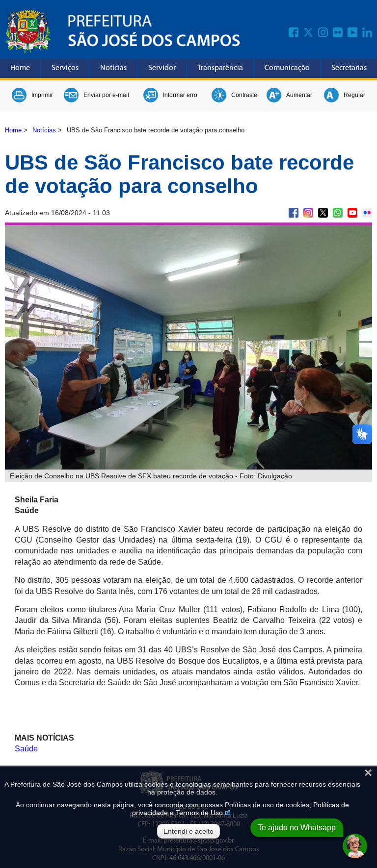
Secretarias (349, 68)
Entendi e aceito (188, 831)
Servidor (162, 68)
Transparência (220, 68)
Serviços (65, 68)
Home (20, 68)
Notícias (113, 68)
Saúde (26, 748)
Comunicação (287, 68)
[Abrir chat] (355, 846)
